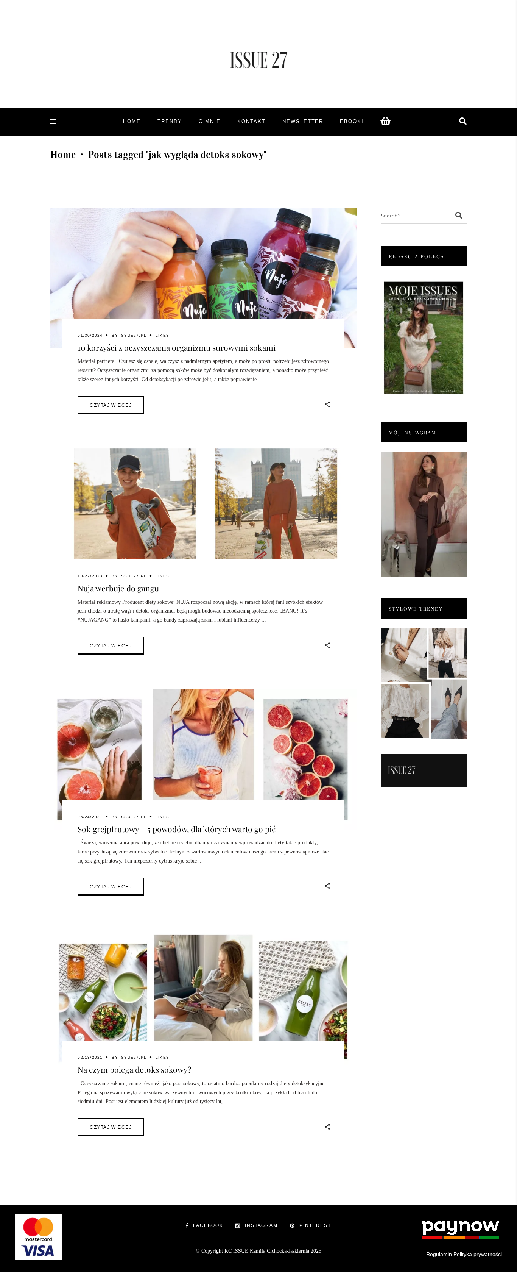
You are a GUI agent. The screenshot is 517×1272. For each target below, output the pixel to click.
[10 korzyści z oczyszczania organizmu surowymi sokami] (203, 278)
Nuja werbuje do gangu (118, 588)
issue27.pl (133, 335)
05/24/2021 (90, 817)
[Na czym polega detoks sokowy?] (203, 1000)
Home (63, 154)
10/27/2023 (90, 576)
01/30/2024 (90, 335)
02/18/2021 (90, 1057)
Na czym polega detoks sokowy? (135, 1069)
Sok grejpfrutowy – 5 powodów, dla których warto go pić (177, 829)
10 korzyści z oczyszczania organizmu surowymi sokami (177, 347)
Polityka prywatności (477, 1254)
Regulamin (439, 1254)
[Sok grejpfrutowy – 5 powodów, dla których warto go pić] (203, 759)
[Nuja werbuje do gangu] (203, 518)
